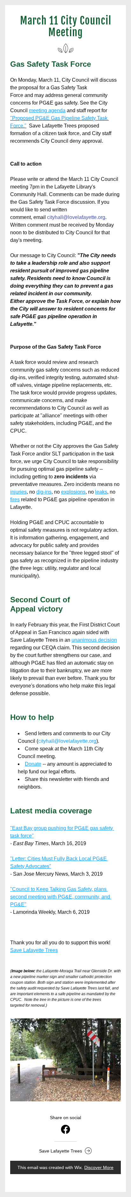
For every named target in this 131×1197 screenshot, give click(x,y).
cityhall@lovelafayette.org (76, 217)
